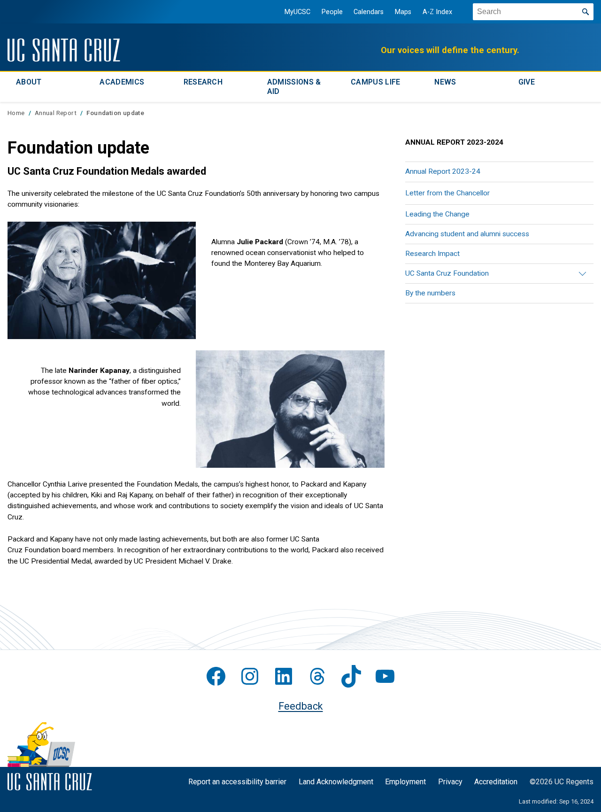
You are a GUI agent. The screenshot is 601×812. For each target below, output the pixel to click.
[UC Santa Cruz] (64, 50)
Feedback (300, 706)
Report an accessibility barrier (237, 781)
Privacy (450, 781)
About (29, 81)
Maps (403, 12)
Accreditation (495, 781)
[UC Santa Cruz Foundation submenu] (579, 273)
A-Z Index (437, 12)
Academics (122, 81)
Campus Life (376, 81)
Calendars (369, 12)
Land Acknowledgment (336, 781)
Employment (405, 781)
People (332, 12)
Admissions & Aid (294, 86)
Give (526, 81)
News (445, 81)
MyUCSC (297, 12)
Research (203, 81)
